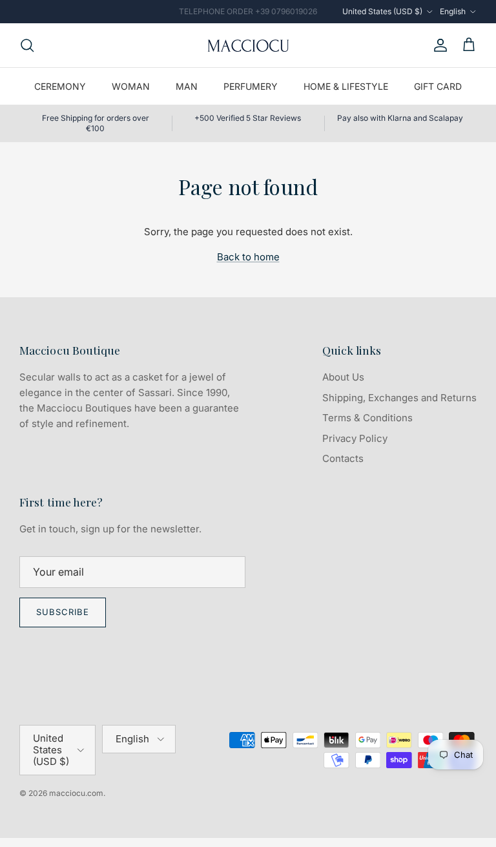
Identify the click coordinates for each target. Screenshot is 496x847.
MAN (187, 86)
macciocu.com (76, 793)
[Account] (438, 45)
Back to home (248, 257)
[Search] (27, 45)
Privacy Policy (355, 438)
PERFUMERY (250, 86)
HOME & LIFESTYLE (346, 86)
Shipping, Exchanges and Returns (399, 398)
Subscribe (62, 612)
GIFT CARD (438, 86)
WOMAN (131, 86)
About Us (343, 377)
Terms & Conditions (367, 418)
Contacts (343, 458)
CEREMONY (60, 86)
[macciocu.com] (248, 45)
